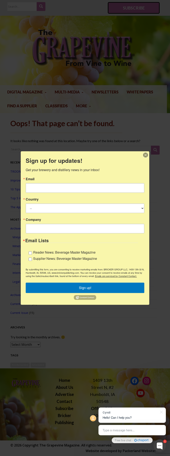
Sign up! (85, 287)
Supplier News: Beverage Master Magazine (65, 258)
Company (33, 219)
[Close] (145, 154)
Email (30, 179)
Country (32, 199)
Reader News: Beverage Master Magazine (64, 252)
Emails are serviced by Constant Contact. (116, 276)
